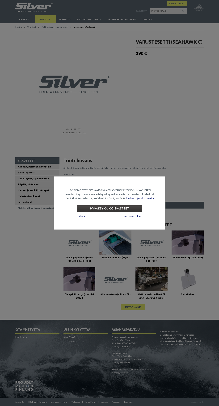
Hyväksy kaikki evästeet (109, 208)
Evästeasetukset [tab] (132, 216)
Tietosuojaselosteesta (140, 198)
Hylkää (80, 216)
